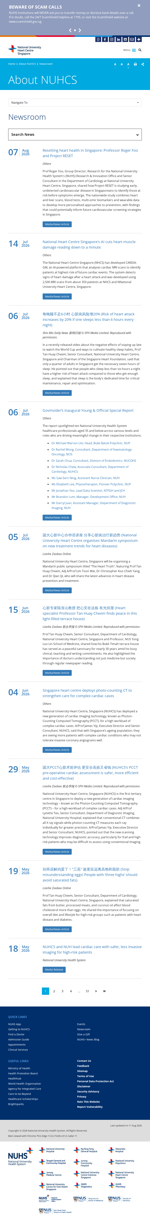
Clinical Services (18, 1049)
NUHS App (14, 1024)
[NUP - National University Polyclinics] (124, 1163)
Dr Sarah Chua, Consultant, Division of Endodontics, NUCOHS (94, 461)
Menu (127, 50)
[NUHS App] (98, 39)
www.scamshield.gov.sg (25, 22)
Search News (22, 134)
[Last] (104, 991)
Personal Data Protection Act (95, 1081)
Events (81, 1024)
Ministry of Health (19, 1068)
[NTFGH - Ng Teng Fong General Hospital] (89, 1151)
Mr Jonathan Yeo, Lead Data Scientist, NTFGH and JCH (88, 491)
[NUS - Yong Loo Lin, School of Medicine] (89, 1198)
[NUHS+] (139, 39)
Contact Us (84, 1061)
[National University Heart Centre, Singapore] (24, 50)
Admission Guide (18, 1039)
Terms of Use (85, 1076)
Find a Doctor (16, 1034)
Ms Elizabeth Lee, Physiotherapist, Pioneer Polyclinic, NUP (91, 484)
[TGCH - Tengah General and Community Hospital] (55, 1163)
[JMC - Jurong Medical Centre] (55, 1175)
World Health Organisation (24, 1083)
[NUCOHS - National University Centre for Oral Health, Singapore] (55, 1186)
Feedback (83, 1066)
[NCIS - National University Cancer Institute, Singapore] (89, 1175)
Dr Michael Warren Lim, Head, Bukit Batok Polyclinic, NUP (91, 443)
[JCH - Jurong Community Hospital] (89, 1163)
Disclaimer (83, 1086)
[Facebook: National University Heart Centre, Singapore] (105, 39)
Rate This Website (88, 1101)
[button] (135, 66)
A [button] (115, 65)
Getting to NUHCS (19, 1029)
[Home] (124, 1175)
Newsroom (83, 1029)
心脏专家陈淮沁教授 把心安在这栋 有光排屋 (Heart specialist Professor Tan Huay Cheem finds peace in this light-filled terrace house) (90, 613)
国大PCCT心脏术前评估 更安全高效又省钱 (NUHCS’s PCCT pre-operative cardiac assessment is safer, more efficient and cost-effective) (90, 773)
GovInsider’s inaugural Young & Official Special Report (88, 410)
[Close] (139, 5)
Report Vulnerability (90, 1107)
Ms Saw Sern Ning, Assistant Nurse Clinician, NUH (86, 478)
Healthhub (14, 1078)
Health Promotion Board (23, 1073)
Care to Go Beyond (19, 1094)
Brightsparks (16, 1104)
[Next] (96, 991)
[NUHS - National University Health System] (21, 1156)
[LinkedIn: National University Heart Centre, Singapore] (118, 39)
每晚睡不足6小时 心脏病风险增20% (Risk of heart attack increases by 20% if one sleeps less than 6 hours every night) (89, 319)
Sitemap (82, 1071)
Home (11, 64)
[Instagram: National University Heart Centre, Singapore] (112, 39)
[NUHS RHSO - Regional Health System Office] (55, 1198)
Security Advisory (88, 1091)
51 (87, 991)
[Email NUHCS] (132, 39)
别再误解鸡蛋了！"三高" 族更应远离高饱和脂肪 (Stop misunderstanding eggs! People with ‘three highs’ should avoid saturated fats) (90, 875)
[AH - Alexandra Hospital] (124, 1151)
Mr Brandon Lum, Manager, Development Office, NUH (89, 497)
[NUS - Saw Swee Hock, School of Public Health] (55, 1210)
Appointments (17, 1044)
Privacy (81, 1096)
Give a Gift (83, 1034)
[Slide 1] (75, 30)
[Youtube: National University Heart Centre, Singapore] (125, 39)
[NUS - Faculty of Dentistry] (124, 1198)
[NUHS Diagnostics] (89, 1186)
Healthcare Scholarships (23, 1099)
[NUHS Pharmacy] (124, 1186)
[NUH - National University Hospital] (55, 1151)
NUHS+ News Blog (88, 1039)
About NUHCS (27, 64)
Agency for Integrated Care (24, 1088)
